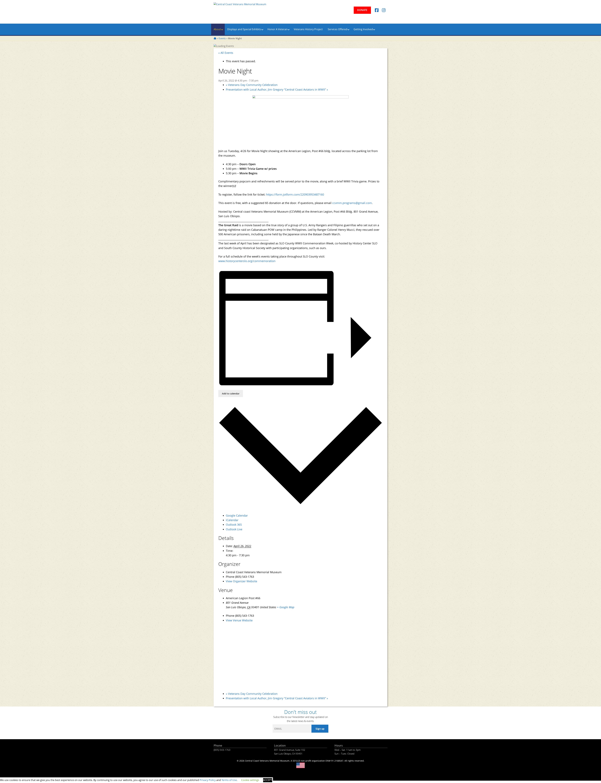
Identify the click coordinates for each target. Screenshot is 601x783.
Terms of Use (229, 780)
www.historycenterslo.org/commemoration (246, 261)
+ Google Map (285, 607)
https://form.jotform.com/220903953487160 (295, 194)
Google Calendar (237, 515)
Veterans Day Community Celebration (251, 85)
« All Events (225, 53)
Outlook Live (234, 529)
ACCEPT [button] (267, 780)
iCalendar (232, 520)
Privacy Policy (208, 780)
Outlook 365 (234, 524)
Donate (362, 10)
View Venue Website (239, 620)
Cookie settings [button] (250, 780)
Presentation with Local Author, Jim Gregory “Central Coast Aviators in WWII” (277, 89)
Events (222, 38)
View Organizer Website (241, 581)
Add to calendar (230, 393)
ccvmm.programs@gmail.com (352, 203)
